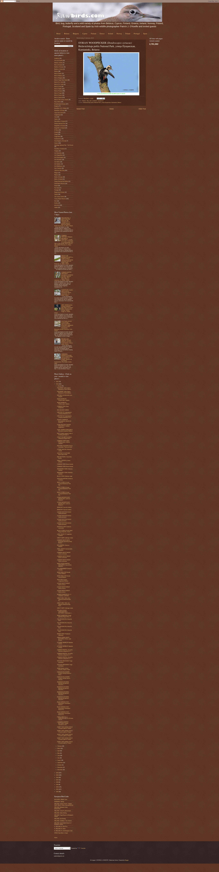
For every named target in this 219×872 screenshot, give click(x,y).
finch (55, 201)
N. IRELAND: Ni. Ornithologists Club (63, 830)
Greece (102, 33)
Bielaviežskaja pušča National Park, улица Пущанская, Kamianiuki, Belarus (102, 102)
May (88, 100)
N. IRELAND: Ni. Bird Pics (60, 826)
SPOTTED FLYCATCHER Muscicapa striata (63, 454)
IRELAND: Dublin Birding (60, 813)
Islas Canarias (57, 168)
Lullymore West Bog (59, 170)
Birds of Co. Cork (58, 82)
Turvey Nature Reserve (60, 198)
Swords (56, 194)
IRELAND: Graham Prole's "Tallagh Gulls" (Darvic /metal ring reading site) (63, 804)
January (59, 386)
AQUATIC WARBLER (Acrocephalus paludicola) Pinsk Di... (64, 421)
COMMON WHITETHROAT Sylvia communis (64, 553)
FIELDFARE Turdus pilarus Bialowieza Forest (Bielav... (64, 388)
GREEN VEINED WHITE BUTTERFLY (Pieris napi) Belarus (64, 639)
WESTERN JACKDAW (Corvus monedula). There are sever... (65, 446)
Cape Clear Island (58, 112)
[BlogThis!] (99, 98)
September (60, 762)
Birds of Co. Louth (58, 84)
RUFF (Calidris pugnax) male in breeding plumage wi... (65, 434)
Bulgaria (76, 33)
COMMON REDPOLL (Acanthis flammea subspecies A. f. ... (65, 650)
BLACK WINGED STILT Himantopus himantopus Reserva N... (63, 708)
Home (58, 33)
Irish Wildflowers (58, 166)
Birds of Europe (58, 91)
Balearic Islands (58, 62)
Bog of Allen (57, 101)
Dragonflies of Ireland (59, 128)
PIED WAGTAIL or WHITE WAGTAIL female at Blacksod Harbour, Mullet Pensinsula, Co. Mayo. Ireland (63, 222)
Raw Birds (86, 98)
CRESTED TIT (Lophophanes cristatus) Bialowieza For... (64, 413)
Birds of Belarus (58, 75)
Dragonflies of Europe (59, 125)
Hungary (56, 150)
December (60, 769)
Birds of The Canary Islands (61, 99)
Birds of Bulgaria (58, 78)
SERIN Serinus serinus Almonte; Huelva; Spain (63, 669)
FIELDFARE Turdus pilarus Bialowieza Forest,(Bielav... (64, 392)
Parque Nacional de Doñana (61, 181)
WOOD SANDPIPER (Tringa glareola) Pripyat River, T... (64, 616)
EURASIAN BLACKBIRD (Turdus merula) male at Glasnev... (63, 678)
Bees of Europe (58, 64)
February (59, 746)
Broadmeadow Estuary (60, 104)
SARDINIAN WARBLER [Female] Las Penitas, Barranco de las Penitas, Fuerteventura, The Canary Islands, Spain (63, 358)
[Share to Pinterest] (104, 98)
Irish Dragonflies (58, 155)
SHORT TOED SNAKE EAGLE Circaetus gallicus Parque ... (65, 727)
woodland (94, 100)
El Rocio (56, 130)
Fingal (55, 134)
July (58, 758)
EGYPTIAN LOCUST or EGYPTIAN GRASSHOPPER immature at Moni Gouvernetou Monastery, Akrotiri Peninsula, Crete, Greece (63, 326)
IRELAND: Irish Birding (60, 818)
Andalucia (56, 58)
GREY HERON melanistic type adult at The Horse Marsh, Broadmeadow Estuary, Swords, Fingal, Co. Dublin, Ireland (63, 309)
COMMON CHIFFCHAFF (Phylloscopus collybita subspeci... (63, 442)
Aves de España (58, 60)
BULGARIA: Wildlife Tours (60, 799)
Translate (83, 848)
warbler (56, 207)
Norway (119, 33)
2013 (57, 384)
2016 (57, 777)
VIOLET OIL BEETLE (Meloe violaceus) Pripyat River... (64, 437)
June (58, 755)
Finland (93, 33)
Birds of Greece (58, 95)
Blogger (126, 860)
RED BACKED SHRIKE (63, 410)
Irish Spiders (57, 164)
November (60, 767)
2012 (57, 381)
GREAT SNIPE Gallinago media (65, 537)
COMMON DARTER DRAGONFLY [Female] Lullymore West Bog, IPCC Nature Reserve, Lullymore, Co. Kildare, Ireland (63, 276)
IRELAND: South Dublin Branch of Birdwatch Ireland (62, 823)
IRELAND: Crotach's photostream (62, 810)
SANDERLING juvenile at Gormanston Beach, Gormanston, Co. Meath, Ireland (67, 292)
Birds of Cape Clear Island (60, 80)
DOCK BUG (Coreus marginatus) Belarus (62, 580)
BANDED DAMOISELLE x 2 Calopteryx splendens (64, 595)
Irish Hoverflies (58, 159)
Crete (55, 117)
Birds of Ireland (58, 97)
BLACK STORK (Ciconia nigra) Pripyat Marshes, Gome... (64, 531)
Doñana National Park (59, 123)
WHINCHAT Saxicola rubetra (64, 507)
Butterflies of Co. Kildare (60, 108)
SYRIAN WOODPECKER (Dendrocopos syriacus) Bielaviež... (63, 499)
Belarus (66, 33)
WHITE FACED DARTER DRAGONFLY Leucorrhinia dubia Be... (64, 565)
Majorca (56, 174)
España (56, 132)
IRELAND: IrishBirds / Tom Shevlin (63, 820)
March (59, 748)
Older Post (142, 109)
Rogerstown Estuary (59, 192)
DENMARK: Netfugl (59, 801)
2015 (57, 775)
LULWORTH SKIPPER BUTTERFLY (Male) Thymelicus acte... (62, 723)
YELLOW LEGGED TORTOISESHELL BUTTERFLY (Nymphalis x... (65, 612)
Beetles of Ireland (58, 69)
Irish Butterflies (58, 153)
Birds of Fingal (58, 93)
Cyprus (84, 33)
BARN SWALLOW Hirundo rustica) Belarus (63, 576)
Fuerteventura (57, 138)
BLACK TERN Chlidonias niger (64, 476)
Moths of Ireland (58, 179)
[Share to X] (101, 98)
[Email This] (97, 98)
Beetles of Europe (58, 67)
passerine (56, 205)
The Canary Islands (59, 196)
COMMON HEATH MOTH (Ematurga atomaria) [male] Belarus (64, 541)
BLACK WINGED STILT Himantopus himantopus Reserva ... (63, 703)
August (59, 760)
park (90, 100)
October (59, 765)
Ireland (110, 33)
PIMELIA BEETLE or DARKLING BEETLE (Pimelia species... (65, 718)
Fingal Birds (57, 136)
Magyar (56, 172)
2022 (57, 791)
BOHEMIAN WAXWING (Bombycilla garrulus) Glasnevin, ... (63, 683)
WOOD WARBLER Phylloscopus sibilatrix (63, 399)
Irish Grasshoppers (59, 157)
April (58, 750)
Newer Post (81, 109)
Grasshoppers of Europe (60, 141)
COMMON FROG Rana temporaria (63, 407)
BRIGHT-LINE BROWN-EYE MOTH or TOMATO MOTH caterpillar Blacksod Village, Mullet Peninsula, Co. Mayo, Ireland (63, 259)
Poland (127, 33)
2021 (57, 789)
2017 (57, 779)
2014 (57, 772)
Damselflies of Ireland (59, 121)
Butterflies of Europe (59, 110)
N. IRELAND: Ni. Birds (60, 828)
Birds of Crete (57, 86)
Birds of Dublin (58, 73)
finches (56, 203)
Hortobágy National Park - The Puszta (63, 145)
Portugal (137, 33)
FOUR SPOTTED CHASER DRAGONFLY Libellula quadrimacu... (64, 426)
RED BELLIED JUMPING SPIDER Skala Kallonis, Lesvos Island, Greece (67, 341)
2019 (57, 784)
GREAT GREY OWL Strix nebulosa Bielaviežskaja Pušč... (63, 604)
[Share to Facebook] (102, 98)
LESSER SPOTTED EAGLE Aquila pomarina (64, 512)
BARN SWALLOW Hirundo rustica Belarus (63, 573)
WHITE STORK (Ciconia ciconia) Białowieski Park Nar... (64, 484)
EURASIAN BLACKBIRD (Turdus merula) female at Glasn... (64, 673)
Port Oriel (56, 187)
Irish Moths (57, 161)
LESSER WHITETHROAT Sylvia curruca (63, 584)
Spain (145, 33)
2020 (57, 787)
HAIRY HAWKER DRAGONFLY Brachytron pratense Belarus (65, 430)
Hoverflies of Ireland (59, 148)
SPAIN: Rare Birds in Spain (61, 833)
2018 (57, 782)
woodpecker (101, 100)
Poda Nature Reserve (59, 183)
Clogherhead (57, 114)
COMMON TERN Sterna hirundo (65, 464)
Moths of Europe (58, 177)
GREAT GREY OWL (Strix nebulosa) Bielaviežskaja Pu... (64, 599)
